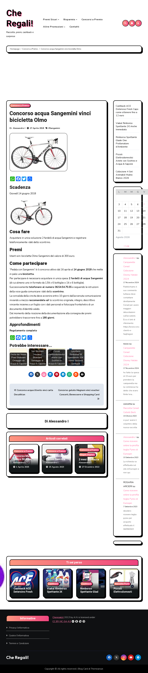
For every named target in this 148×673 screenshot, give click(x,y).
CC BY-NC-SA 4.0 (61, 621)
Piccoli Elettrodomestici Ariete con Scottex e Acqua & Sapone (126, 159)
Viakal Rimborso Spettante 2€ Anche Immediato (126, 126)
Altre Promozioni (53, 26)
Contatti (74, 26)
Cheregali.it (58, 617)
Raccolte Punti (122, 583)
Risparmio (69, 19)
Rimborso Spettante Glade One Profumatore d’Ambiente (126, 142)
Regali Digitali (87, 454)
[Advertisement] (74, 77)
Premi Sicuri (50, 19)
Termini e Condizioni (19, 643)
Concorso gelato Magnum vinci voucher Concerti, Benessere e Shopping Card (78, 392)
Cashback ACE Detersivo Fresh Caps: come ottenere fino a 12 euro (127, 110)
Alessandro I (19, 128)
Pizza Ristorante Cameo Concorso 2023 (56, 459)
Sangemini (55, 128)
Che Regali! (19, 18)
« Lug (126, 246)
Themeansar (97, 668)
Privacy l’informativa (19, 627)
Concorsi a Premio (92, 19)
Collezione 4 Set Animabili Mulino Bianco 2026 (124, 175)
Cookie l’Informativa (19, 635)
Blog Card (83, 668)
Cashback (20, 583)
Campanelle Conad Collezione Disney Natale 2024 (130, 270)
